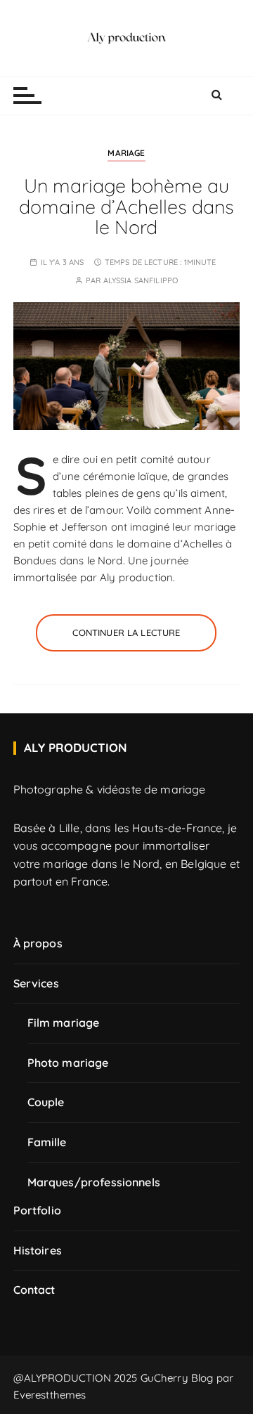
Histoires (37, 1250)
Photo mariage (68, 1063)
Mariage (126, 153)
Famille (47, 1142)
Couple (46, 1102)
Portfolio (37, 1210)
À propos (38, 943)
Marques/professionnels (93, 1182)
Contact (34, 1290)
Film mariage (63, 1023)
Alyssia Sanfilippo (141, 281)
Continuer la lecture (126, 632)
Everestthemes (49, 1394)
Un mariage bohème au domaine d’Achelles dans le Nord (126, 206)
